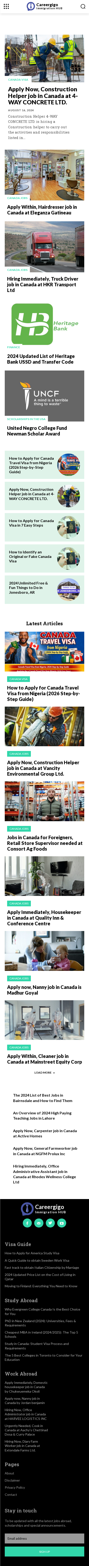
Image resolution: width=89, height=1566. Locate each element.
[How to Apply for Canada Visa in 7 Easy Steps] (68, 527)
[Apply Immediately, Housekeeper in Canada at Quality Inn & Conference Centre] (44, 876)
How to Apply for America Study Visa (32, 1253)
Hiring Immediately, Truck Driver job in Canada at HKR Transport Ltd (42, 284)
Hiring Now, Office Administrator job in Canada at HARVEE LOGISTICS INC (26, 1414)
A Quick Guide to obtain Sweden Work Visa (37, 1260)
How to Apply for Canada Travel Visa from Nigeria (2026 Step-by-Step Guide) (31, 465)
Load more (43, 1072)
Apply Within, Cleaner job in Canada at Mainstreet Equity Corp (44, 1059)
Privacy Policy (15, 1487)
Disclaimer (12, 1480)
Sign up (44, 1551)
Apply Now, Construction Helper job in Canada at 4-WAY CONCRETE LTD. (43, 95)
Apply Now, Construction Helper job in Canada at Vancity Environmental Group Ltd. (43, 768)
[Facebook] (27, 1223)
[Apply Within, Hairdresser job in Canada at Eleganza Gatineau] (44, 175)
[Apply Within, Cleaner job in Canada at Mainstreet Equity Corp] (44, 1020)
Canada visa (18, 79)
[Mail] (38, 1223)
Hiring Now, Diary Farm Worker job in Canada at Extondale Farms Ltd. (22, 1445)
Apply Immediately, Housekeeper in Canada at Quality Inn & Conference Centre (44, 917)
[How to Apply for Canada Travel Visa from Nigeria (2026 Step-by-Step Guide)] (68, 465)
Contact (11, 1494)
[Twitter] (50, 1223)
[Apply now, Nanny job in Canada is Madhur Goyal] (44, 951)
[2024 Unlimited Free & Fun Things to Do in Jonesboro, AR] (68, 589)
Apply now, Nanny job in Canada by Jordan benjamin (25, 1400)
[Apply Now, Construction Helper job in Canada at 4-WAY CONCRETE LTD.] (44, 58)
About (9, 1473)
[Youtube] (61, 1223)
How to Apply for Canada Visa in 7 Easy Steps (31, 522)
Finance (13, 347)
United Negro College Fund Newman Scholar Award (37, 430)
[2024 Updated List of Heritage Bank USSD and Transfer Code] (44, 324)
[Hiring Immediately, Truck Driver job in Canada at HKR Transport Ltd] (44, 246)
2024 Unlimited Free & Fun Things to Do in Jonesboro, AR (28, 587)
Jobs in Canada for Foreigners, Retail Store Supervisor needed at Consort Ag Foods (45, 843)
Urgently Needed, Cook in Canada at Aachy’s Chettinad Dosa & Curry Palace (26, 1430)
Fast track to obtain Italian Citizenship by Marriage (42, 1267)
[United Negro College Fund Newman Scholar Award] (44, 396)
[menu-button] (6, 6)
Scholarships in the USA (26, 419)
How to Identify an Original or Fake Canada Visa (30, 556)
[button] (83, 6)
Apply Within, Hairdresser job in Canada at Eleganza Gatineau (42, 209)
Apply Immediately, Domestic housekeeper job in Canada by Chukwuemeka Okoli (26, 1387)
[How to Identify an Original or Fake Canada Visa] (68, 558)
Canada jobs (17, 198)
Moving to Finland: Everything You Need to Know (41, 1286)
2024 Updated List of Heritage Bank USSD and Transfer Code (41, 359)
